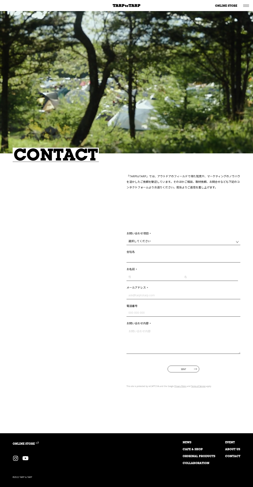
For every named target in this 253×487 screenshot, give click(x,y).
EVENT (230, 442)
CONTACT (232, 456)
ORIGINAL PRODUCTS (199, 456)
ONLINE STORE (226, 6)
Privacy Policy (180, 386)
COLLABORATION (196, 463)
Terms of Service (198, 386)
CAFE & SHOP (193, 449)
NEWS (187, 442)
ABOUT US (232, 449)
